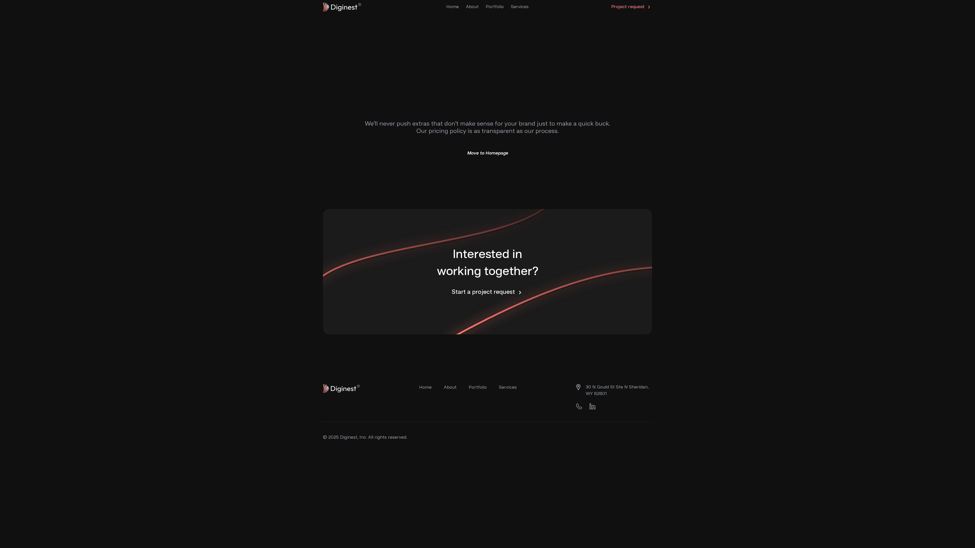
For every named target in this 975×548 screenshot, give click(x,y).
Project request (628, 7)
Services (508, 387)
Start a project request (484, 292)
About (472, 7)
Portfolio (495, 7)
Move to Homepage (487, 153)
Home (452, 7)
